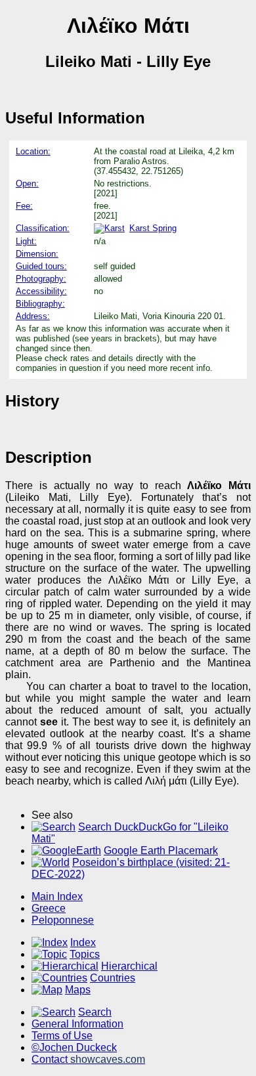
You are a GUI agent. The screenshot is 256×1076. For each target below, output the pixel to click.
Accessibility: (41, 291)
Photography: (41, 279)
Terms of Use (62, 1035)
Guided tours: (41, 266)
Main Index (57, 896)
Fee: (24, 206)
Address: (33, 316)
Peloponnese (63, 920)
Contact (88, 1059)
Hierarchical (129, 966)
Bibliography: (40, 304)
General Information (77, 1023)
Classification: (43, 228)
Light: (26, 241)
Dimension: (37, 254)
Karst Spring (153, 228)
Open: (27, 183)
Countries (112, 977)
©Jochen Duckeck (74, 1047)
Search (95, 1012)
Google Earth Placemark (161, 850)
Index (83, 942)
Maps (78, 989)
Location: (33, 151)
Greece (49, 908)
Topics (85, 954)
